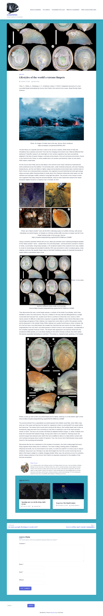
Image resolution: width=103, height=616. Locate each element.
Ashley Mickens (75, 505)
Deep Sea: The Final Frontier (66, 503)
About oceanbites (35, 9)
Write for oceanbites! (73, 9)
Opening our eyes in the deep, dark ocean (33, 503)
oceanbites (12, 15)
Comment (22, 543)
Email (21, 572)
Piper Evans (36, 81)
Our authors (46, 9)
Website (21, 580)
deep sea (21, 74)
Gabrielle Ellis (37, 506)
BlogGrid (53, 612)
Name (21, 564)
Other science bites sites (88, 9)
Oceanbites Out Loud (58, 9)
